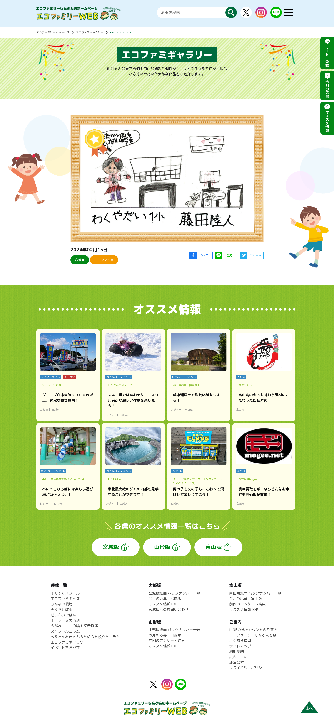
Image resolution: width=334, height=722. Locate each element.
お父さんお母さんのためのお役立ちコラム (85, 636)
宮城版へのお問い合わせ (169, 609)
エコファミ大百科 (65, 620)
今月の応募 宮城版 (165, 598)
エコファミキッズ (65, 598)
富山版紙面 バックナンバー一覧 (255, 593)
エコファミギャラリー (89, 32)
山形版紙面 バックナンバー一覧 (174, 629)
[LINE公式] (276, 15)
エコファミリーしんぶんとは (253, 635)
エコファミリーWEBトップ (52, 32)
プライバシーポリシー (247, 667)
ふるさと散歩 (61, 609)
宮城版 (111, 547)
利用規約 (236, 651)
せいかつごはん (63, 614)
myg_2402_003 (120, 32)
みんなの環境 (61, 604)
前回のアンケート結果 (167, 640)
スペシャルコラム (65, 631)
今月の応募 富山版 (245, 598)
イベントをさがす (65, 647)
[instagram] (261, 15)
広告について (240, 656)
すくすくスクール (65, 593)
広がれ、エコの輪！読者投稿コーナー (81, 625)
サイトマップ (240, 646)
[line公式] (180, 687)
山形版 (162, 547)
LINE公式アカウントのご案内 (253, 629)
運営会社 (236, 662)
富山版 (213, 547)
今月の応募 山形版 (165, 635)
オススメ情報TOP (163, 604)
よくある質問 (240, 640)
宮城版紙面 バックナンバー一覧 (174, 593)
